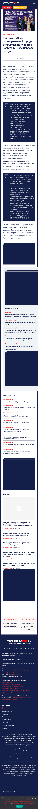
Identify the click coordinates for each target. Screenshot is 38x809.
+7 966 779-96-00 (15, 653)
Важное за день (8, 399)
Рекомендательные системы (11, 688)
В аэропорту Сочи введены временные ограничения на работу (19, 408)
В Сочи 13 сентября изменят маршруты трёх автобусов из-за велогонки (16, 437)
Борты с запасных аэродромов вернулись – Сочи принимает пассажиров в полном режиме (18, 415)
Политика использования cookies (12, 686)
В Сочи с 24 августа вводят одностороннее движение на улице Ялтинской (16, 430)
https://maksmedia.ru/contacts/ (23, 671)
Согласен (19, 806)
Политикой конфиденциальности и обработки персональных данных (19, 801)
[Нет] (36, 802)
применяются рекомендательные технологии (19, 760)
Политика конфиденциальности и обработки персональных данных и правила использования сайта (17, 692)
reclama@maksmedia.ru (9, 673)
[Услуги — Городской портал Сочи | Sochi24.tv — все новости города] (19, 508)
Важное (8, 312)
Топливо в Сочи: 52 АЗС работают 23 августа (16, 402)
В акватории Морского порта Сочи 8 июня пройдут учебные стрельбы (19, 564)
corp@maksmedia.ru (16, 674)
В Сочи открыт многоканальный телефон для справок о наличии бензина (16, 452)
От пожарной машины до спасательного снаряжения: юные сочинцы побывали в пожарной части (19, 347)
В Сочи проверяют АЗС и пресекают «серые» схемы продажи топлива (18, 445)
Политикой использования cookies (24, 803)
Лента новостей (11, 320)
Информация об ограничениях (11, 684)
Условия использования (9, 699)
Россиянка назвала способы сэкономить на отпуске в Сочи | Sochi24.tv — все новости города (28, 626)
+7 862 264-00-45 (27, 653)
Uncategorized (9, 34)
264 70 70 (17, 655)
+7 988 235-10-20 (21, 663)
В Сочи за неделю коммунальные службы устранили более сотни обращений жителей (20, 315)
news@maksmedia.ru (19, 669)
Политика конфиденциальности (21, 697)
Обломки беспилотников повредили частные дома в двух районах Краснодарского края (20, 331)
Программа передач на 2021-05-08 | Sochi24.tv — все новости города (9, 625)
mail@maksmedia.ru (8, 682)
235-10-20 (18, 659)
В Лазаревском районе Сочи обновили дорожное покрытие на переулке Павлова (19, 339)
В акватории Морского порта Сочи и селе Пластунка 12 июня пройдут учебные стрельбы (19, 554)
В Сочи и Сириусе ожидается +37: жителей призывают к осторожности (16, 423)
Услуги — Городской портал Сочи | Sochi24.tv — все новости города (18, 524)
